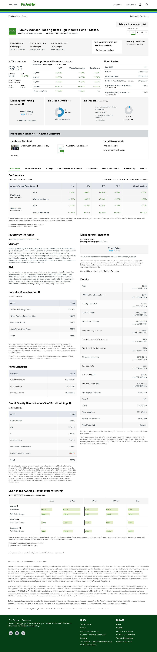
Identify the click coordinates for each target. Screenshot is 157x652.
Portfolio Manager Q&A (31, 156)
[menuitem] (13, 4)
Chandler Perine (38, 43)
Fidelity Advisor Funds (18, 16)
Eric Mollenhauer (59, 43)
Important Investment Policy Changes (23, 226)
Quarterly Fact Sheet (76, 156)
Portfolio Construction (125, 634)
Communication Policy (89, 631)
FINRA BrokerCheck (88, 644)
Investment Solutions (124, 631)
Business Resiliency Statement (92, 634)
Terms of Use (85, 624)
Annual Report (110, 145)
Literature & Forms (124, 641)
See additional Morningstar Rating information (99, 271)
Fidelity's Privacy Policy (29, 625)
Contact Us (117, 4)
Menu (15, 4)
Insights (119, 627)
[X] (23, 633)
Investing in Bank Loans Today (34, 145)
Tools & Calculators (124, 638)
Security (83, 638)
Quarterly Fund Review (135, 41)
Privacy (83, 627)
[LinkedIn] (11, 633)
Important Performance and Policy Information (26, 224)
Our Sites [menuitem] (130, 4)
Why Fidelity (14, 620)
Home (118, 624)
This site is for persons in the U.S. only (96, 641)
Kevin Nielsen (16, 43)
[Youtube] (17, 633)
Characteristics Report (114, 150)
